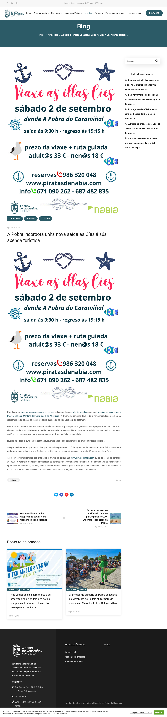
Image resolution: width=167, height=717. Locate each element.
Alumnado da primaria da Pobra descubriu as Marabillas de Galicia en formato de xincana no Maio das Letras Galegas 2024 (93, 599)
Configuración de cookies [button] (141, 712)
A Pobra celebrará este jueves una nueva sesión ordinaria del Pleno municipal (142, 143)
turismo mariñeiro (29, 412)
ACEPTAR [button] (158, 712)
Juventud (25, 589)
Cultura (83, 589)
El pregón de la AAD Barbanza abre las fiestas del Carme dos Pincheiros (141, 114)
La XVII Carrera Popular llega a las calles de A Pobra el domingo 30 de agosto (142, 99)
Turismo (45, 218)
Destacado (13, 480)
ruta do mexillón (80, 412)
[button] (154, 13)
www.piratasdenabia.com (82, 458)
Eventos (31, 218)
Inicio (42, 35)
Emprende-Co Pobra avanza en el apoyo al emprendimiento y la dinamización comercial (142, 85)
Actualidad (53, 35)
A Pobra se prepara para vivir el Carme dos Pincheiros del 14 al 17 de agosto (142, 128)
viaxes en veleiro (46, 412)
